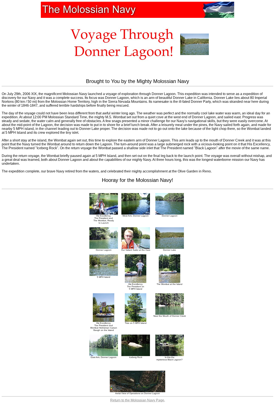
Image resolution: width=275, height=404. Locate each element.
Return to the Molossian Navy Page (137, 400)
